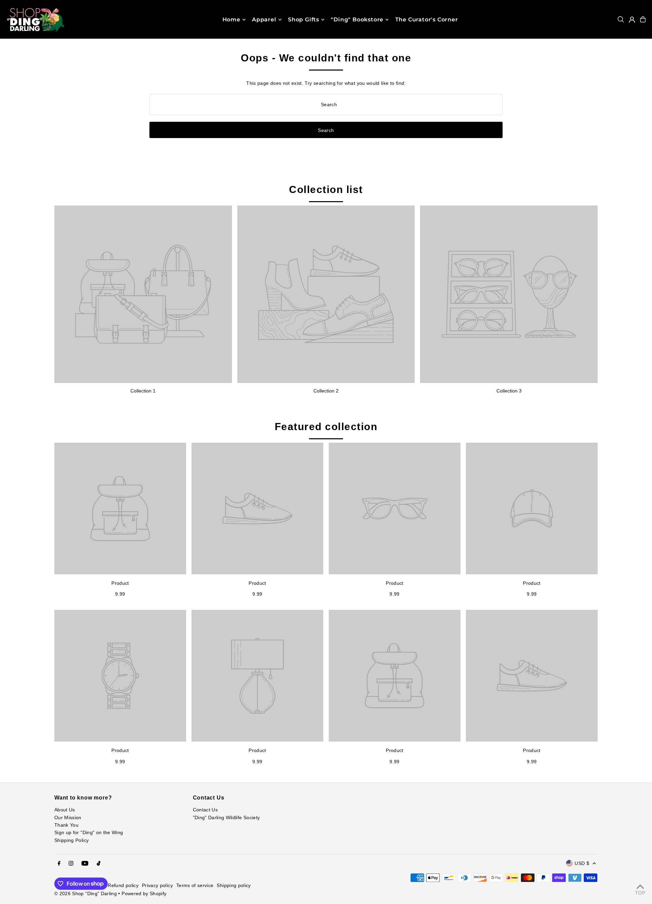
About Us (64, 809)
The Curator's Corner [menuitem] (426, 19)
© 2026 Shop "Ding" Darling (85, 893)
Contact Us (205, 809)
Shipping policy (234, 885)
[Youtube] (85, 863)
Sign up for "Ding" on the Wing (88, 832)
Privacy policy (157, 885)
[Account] (632, 20)
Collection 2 (326, 390)
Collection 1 (143, 390)
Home (231, 19)
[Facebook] (59, 863)
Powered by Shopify (144, 893)
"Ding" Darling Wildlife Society (226, 817)
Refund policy (123, 885)
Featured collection (326, 426)
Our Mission (68, 817)
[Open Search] (621, 19)
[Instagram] (71, 863)
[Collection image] (143, 294)
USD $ (582, 863)
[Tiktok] (99, 863)
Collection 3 (509, 390)
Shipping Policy (71, 840)
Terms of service (195, 885)
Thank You (66, 825)
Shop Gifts (303, 19)
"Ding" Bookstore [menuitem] (357, 19)
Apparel (264, 19)
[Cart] (643, 19)
